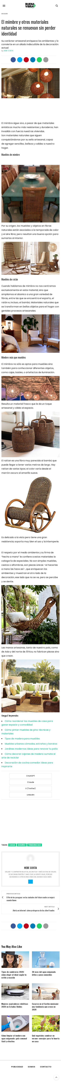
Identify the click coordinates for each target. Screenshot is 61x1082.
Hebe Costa (8, 51)
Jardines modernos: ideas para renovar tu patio (31, 748)
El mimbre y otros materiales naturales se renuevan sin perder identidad (28, 27)
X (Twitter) (30, 788)
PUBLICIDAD (17, 1066)
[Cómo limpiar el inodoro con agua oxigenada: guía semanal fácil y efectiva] (15, 1023)
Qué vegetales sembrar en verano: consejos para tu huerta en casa (45, 1038)
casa (12, 845)
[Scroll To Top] (56, 1077)
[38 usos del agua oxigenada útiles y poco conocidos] (46, 959)
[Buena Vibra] (30, 6)
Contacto (45, 1066)
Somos (31, 1066)
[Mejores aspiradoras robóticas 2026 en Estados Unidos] (15, 991)
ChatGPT (30, 775)
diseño (21, 845)
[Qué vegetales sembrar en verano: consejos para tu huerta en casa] (46, 1023)
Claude (30, 782)
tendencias (34, 845)
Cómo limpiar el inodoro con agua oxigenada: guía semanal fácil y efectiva (14, 1038)
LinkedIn (30, 794)
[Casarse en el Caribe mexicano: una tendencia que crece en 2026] (46, 991)
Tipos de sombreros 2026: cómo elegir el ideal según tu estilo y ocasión (13, 974)
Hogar (4, 13)
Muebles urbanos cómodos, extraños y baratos (31, 743)
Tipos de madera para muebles (22, 738)
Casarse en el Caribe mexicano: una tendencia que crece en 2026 (45, 1006)
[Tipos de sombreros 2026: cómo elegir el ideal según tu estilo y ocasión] (15, 959)
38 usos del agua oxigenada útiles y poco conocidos (44, 973)
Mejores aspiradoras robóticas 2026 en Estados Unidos (14, 1005)
